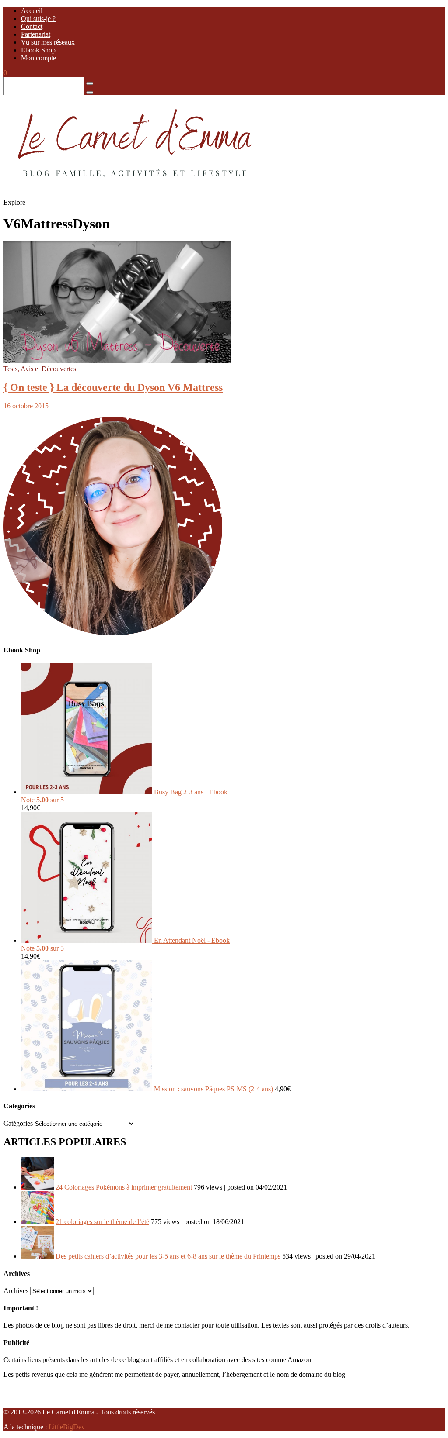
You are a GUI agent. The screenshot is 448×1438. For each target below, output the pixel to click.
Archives (16, 1290)
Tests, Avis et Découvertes (40, 368)
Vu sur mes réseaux (48, 42)
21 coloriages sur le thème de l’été (102, 1221)
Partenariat (35, 34)
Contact (31, 26)
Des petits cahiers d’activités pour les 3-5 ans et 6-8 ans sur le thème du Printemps (168, 1256)
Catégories (18, 1123)
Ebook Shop (38, 50)
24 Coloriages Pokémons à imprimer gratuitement (124, 1187)
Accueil (31, 10)
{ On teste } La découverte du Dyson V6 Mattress (113, 387)
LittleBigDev (67, 1427)
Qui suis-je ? (38, 18)
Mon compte (38, 58)
